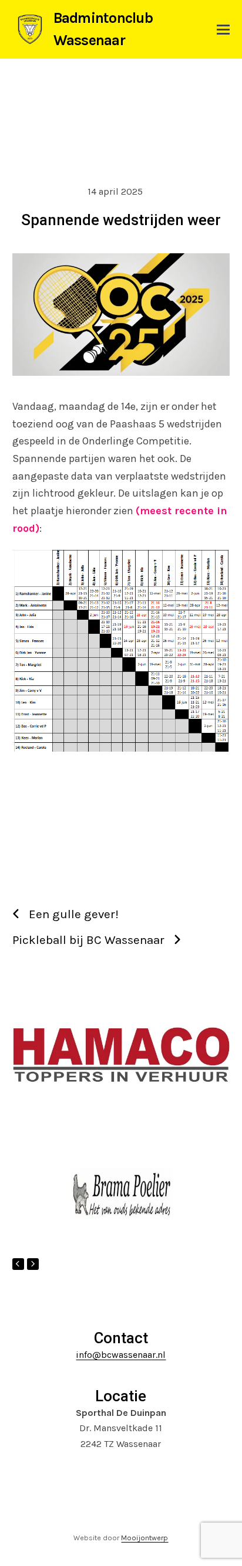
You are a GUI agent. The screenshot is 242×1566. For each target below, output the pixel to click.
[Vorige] (18, 1264)
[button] (223, 30)
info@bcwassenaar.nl (121, 1354)
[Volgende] (33, 1264)
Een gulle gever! (74, 914)
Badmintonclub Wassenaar (103, 29)
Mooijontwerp (144, 1537)
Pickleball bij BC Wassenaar (88, 940)
